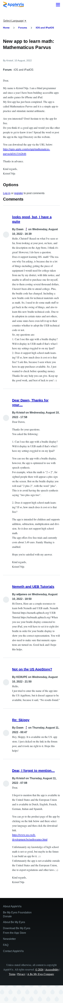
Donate (7, 916)
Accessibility (52, 969)
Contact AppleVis (13, 951)
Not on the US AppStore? (32, 669)
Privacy (21, 974)
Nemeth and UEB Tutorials (33, 586)
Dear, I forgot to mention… (33, 770)
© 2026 (39, 969)
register (18, 193)
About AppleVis (12, 906)
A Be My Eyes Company (40, 974)
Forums (22, 27)
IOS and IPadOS (45, 27)
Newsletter (9, 938)
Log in (6, 193)
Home (6, 27)
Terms (12, 974)
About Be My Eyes (14, 922)
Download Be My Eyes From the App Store (16, 930)
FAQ (5, 945)
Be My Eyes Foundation (17, 912)
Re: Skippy (20, 720)
